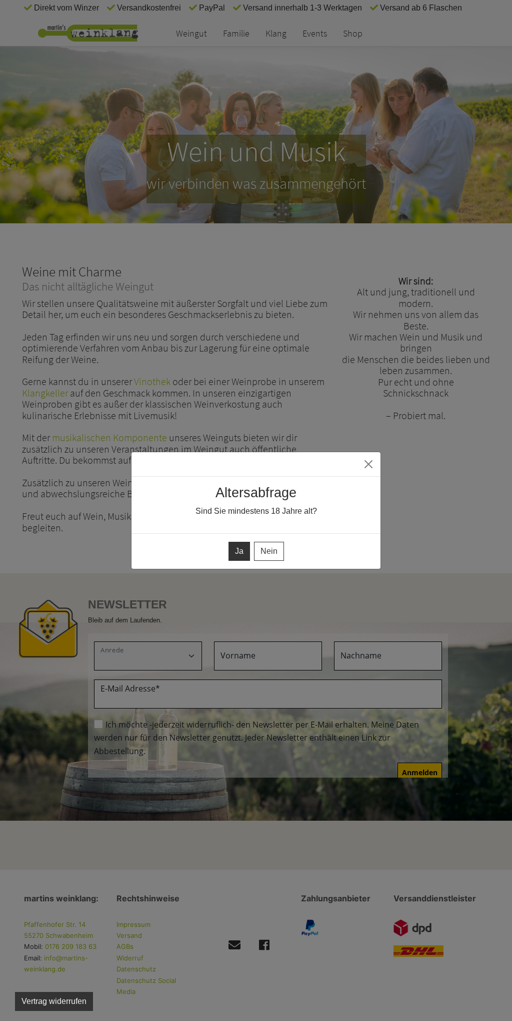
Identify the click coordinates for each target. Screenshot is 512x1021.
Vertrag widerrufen (54, 1001)
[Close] (368, 464)
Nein (269, 551)
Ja (239, 551)
